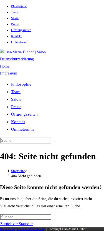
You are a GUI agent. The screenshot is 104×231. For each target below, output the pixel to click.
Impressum (8, 73)
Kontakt (16, 36)
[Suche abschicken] (54, 141)
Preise (15, 24)
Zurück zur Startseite (16, 224)
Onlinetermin (19, 42)
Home (4, 66)
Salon (15, 18)
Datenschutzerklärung (17, 59)
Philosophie (19, 6)
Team (14, 12)
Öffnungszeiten (21, 30)
